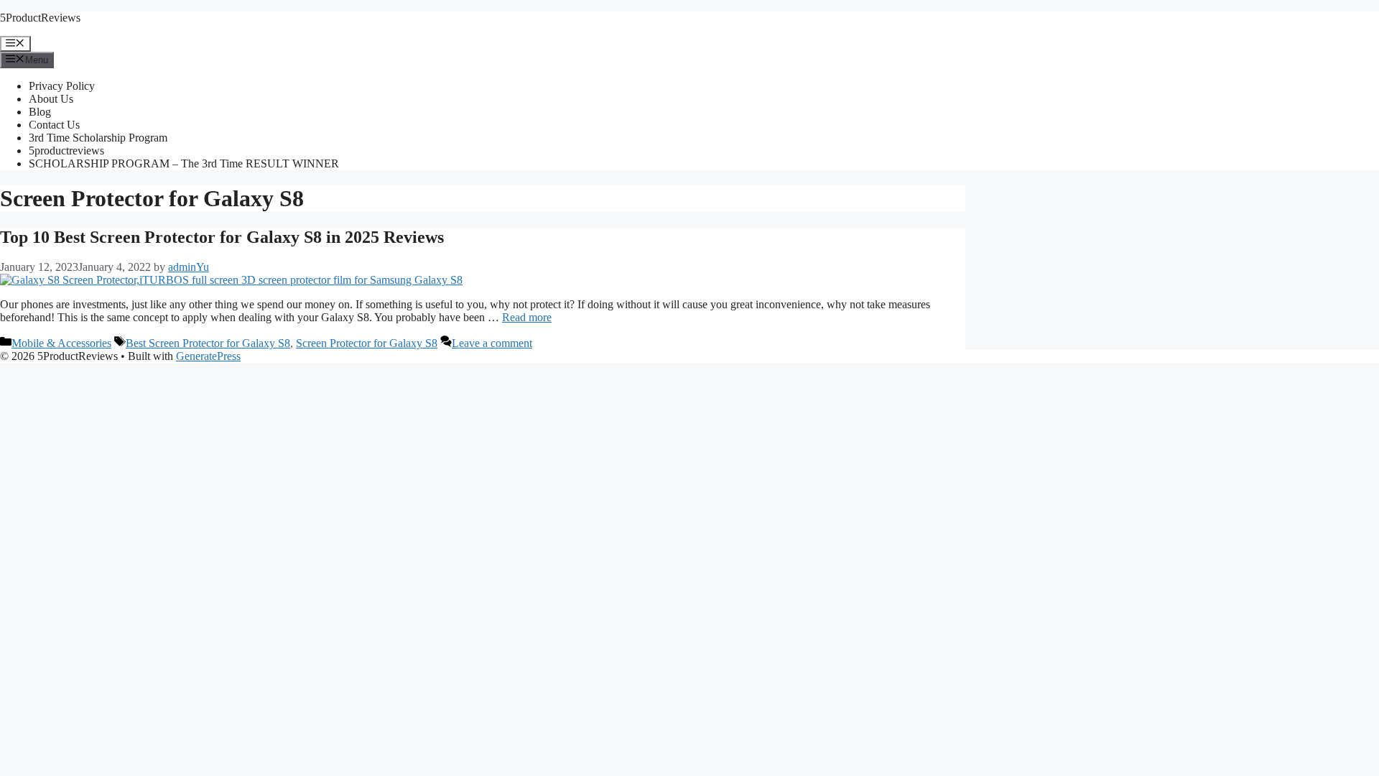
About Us (51, 99)
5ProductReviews (40, 17)
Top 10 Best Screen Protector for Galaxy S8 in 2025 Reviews (222, 237)
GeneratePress (208, 356)
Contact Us (54, 125)
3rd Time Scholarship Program (98, 137)
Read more (527, 317)
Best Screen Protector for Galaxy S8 (208, 343)
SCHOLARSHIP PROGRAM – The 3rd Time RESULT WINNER (184, 163)
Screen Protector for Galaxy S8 (366, 343)
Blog (40, 112)
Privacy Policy (62, 86)
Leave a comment (492, 343)
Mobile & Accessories (61, 343)
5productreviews (66, 150)
